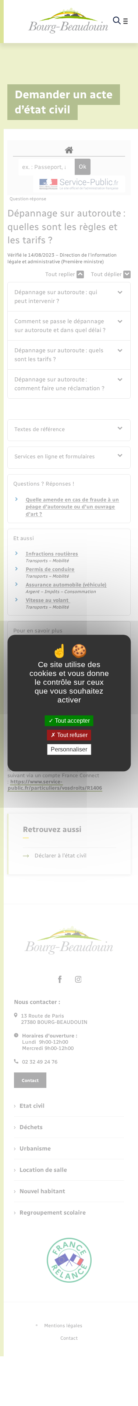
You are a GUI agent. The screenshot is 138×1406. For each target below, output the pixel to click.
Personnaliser (69, 749)
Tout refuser (72, 735)
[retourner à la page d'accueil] (68, 21)
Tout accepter (71, 721)
